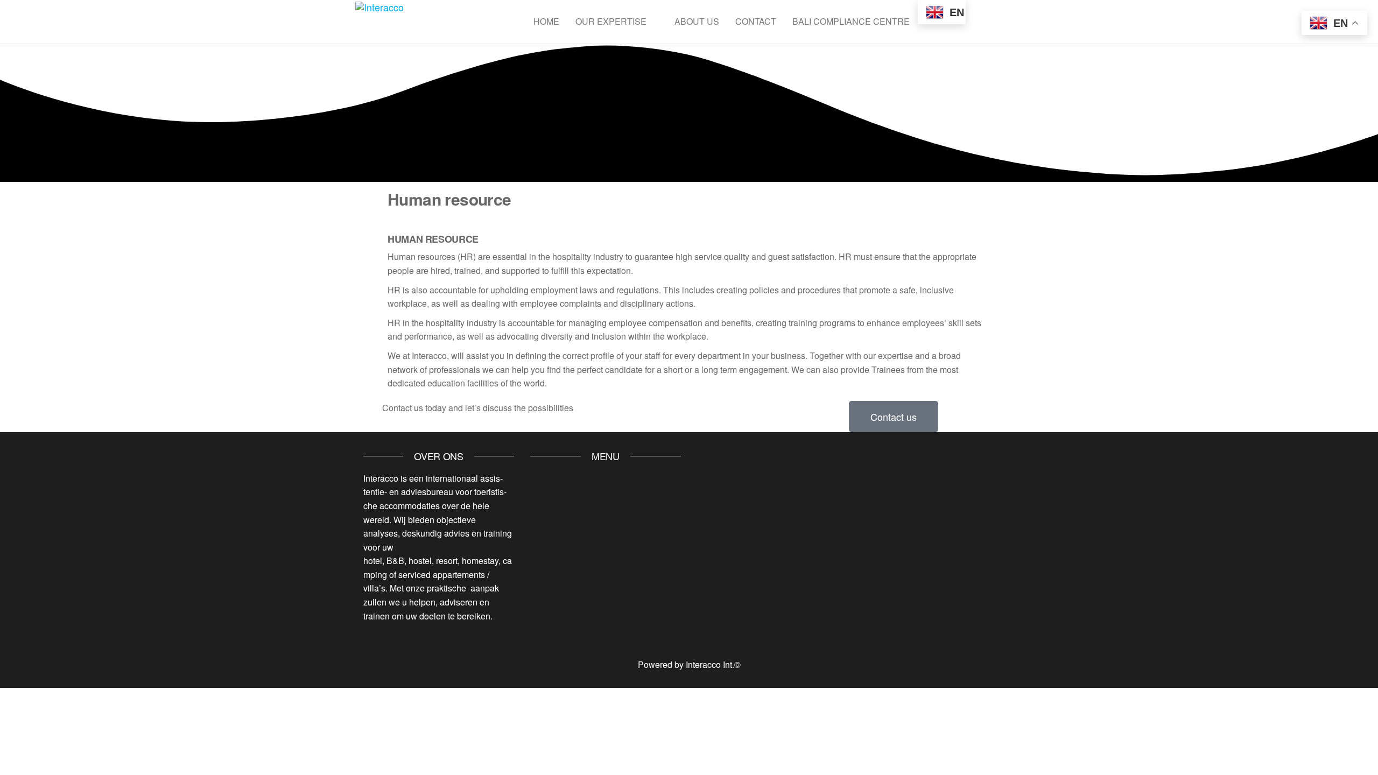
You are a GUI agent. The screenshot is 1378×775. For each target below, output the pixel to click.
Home (546, 21)
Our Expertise (610, 21)
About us (696, 21)
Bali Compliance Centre (851, 21)
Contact (755, 21)
